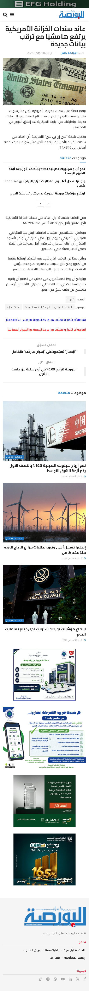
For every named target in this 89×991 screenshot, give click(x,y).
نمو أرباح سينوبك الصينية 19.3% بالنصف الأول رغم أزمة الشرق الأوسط (47, 171)
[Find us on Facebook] (85, 979)
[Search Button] (5, 14)
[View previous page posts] (48, 204)
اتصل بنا (55, 957)
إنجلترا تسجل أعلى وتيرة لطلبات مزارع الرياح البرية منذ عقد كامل (45, 183)
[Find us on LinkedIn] (70, 979)
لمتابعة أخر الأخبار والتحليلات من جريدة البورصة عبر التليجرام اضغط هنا (47, 329)
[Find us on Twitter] (78, 979)
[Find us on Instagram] (47, 979)
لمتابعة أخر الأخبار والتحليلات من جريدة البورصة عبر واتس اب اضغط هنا (46, 319)
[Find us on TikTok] (40, 979)
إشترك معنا (52, 950)
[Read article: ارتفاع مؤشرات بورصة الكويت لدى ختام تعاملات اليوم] (44, 594)
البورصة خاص (68, 52)
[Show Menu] (12, 14)
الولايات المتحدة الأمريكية (37, 307)
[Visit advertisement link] (44, 4)
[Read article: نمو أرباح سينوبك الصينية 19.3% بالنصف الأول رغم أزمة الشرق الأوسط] (44, 431)
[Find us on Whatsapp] (55, 979)
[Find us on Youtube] (63, 979)
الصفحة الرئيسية (74, 950)
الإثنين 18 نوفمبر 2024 (39, 52)
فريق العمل (33, 950)
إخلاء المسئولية (74, 957)
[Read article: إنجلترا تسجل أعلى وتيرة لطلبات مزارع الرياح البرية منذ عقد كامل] (44, 512)
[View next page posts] (41, 204)
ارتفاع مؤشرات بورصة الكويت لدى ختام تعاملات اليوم (47, 193)
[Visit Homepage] (71, 14)
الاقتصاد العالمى (14, 457)
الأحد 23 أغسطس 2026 (73, 476)
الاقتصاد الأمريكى (63, 307)
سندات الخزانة (13, 307)
